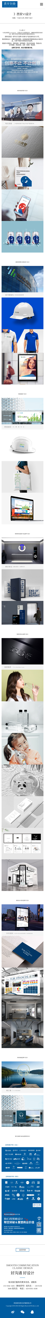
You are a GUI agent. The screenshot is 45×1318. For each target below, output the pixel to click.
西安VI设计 (29, 18)
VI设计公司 (20, 18)
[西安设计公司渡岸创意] (9, 4)
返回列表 (22, 1250)
